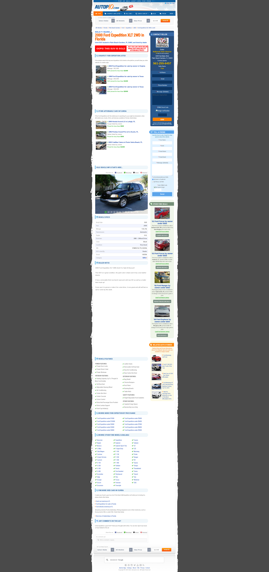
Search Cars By (142, 13)
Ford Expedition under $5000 (133, 418)
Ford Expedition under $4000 (105, 430)
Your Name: (162, 140)
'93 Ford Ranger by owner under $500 (162, 286)
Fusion (136, 440)
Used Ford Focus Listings (162, 231)
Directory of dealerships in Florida (106, 516)
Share (168, 3)
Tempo (136, 466)
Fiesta (117, 468)
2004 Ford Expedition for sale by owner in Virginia (127, 66)
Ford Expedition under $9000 (133, 430)
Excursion (100, 485)
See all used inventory (163, 53)
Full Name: (162, 72)
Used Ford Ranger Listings (162, 297)
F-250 (117, 457)
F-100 (117, 451)
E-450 (99, 471)
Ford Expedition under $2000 (105, 424)
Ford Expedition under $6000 (133, 421)
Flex (116, 477)
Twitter (137, 172)
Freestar (118, 483)
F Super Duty (119, 449)
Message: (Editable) (162, 92)
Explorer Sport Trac (121, 446)
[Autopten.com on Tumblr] (141, 565)
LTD (135, 449)
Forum (164, 13)
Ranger (136, 457)
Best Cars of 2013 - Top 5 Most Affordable (167, 375)
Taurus (136, 463)
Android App (122, 568)
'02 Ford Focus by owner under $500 (162, 222)
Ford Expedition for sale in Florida (106, 504)
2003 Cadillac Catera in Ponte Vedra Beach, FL (125, 142)
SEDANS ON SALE (161, 267)
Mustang (136, 451)
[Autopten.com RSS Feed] (143, 565)
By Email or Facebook (159, 179)
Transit (136, 474)
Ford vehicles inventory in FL (104, 507)
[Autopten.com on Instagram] (132, 565)
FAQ (138, 568)
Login (173, 3)
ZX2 (135, 483)
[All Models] (124, 21)
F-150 (117, 454)
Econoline (100, 474)
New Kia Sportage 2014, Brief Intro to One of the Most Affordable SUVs (167, 395)
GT (135, 446)
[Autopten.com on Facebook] (126, 565)
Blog (154, 13)
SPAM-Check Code (162, 107)
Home (99, 13)
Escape (99, 480)
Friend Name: (162, 151)
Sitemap (129, 568)
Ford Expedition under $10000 (106, 421)
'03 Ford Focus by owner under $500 (162, 254)
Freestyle (118, 485)
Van (135, 477)
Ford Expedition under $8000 (133, 427)
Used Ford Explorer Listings (162, 331)
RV (135, 460)
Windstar (136, 480)
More (171, 13)
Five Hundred (119, 471)
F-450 (117, 463)
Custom (99, 460)
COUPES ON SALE (161, 235)
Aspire (99, 443)
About (134, 568)
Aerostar (99, 440)
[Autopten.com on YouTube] (138, 565)
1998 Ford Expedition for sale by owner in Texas (126, 76)
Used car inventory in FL (103, 501)
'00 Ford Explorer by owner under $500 (162, 320)
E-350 (99, 468)
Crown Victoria (101, 457)
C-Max (99, 449)
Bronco (99, 446)
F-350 (117, 460)
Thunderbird (137, 468)
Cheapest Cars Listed (113, 13)
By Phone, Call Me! (159, 181)
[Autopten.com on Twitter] (135, 565)
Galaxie (136, 443)
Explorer (117, 443)
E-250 (99, 466)
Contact (148, 568)
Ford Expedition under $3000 (105, 427)
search (165, 21)
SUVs (144, 258)
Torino (136, 471)
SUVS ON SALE (161, 335)
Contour (99, 454)
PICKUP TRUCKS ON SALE (161, 301)
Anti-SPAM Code (162, 185)
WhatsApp (129, 172)
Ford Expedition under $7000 (133, 424)
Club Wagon (100, 451)
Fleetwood (118, 474)
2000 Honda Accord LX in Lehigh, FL (122, 121)
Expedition (118, 440)
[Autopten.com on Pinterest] (129, 565)
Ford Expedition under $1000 (105, 418)
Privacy (142, 568)
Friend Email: (162, 157)
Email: (162, 79)
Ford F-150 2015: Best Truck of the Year (167, 366)
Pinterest (144, 172)
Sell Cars (129, 13)
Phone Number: (162, 85)
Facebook (119, 172)
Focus (117, 480)
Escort (99, 483)
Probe (135, 454)
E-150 (99, 463)
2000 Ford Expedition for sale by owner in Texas (126, 87)
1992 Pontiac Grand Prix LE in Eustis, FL (123, 132)
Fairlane (117, 466)
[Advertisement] (121, 102)
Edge (98, 477)
